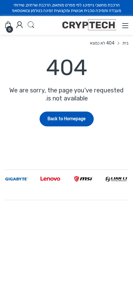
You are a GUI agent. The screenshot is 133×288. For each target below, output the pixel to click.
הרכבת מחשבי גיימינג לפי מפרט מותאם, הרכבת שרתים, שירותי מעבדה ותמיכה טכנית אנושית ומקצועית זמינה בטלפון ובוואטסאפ (66, 7)
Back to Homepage (67, 118)
